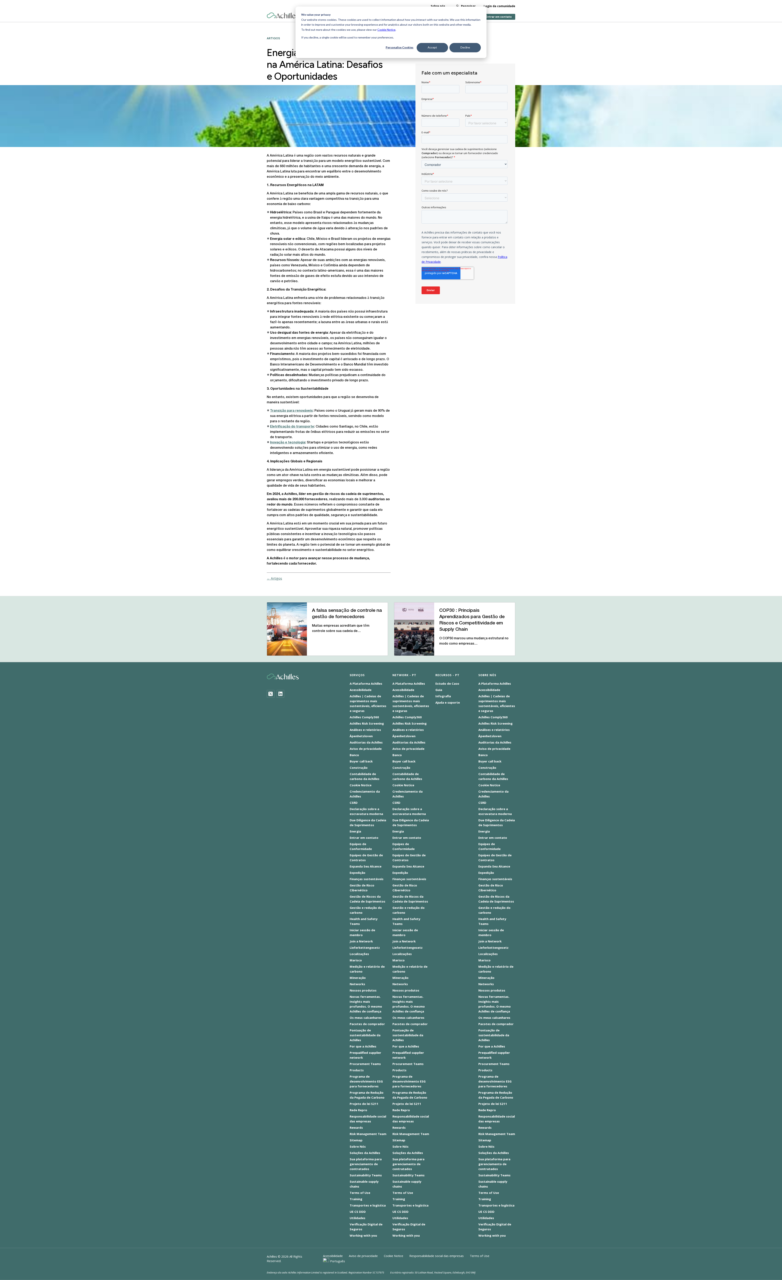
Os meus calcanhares (366, 1018)
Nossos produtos (363, 990)
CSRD (354, 803)
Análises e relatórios (365, 730)
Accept (432, 47)
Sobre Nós (358, 1146)
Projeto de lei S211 (364, 1104)
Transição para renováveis (291, 410)
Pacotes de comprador (367, 1024)
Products (357, 1070)
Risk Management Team (368, 1134)
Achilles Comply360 (364, 717)
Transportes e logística (368, 1205)
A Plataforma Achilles (366, 683)
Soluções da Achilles (365, 1153)
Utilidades (357, 1218)
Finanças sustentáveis (366, 879)
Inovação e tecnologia (287, 442)
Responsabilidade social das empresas (436, 1256)
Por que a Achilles (363, 1046)
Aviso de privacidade (366, 749)
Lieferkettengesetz (365, 947)
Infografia (443, 696)
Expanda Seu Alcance (365, 866)
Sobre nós (438, 6)
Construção (359, 768)
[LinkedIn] (280, 694)
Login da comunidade (499, 6)
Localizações (359, 954)
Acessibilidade (360, 690)
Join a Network (361, 941)
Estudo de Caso (447, 683)
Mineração (358, 978)
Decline (465, 47)
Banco (354, 755)
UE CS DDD (358, 1212)
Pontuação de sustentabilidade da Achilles (365, 1035)
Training (356, 1199)
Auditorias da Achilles (366, 742)
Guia (438, 690)
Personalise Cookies (399, 47)
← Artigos (274, 578)
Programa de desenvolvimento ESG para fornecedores (366, 1081)
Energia (355, 831)
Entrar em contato (499, 17)
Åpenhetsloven (361, 736)
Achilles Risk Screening (367, 723)
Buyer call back (361, 761)
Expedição (357, 873)
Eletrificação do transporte (292, 426)
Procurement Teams (365, 1064)
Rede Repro (358, 1110)
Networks (357, 984)
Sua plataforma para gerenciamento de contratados (366, 1164)
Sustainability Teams (366, 1175)
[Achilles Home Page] (283, 15)
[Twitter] (271, 694)
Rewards (356, 1127)
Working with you (363, 1235)
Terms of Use (360, 1193)
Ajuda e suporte (447, 702)
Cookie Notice (386, 29)
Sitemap (356, 1140)
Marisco (356, 960)
